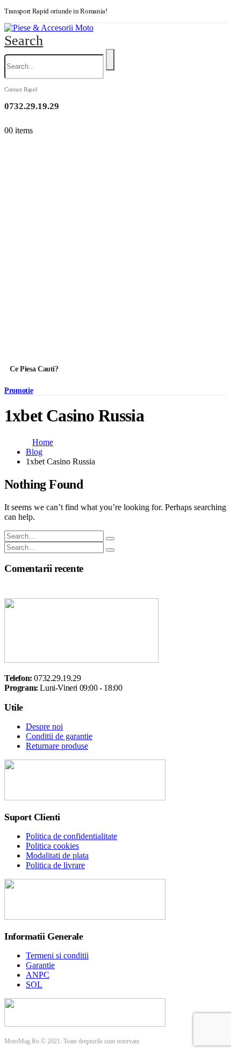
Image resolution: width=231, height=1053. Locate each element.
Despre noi (44, 726)
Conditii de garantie (59, 736)
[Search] (110, 59)
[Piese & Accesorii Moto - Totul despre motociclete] (48, 27)
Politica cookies (52, 845)
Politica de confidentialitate (71, 836)
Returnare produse (57, 745)
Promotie (18, 390)
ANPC (37, 974)
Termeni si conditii (57, 955)
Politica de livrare (55, 865)
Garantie (40, 965)
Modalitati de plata (57, 855)
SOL (34, 984)
